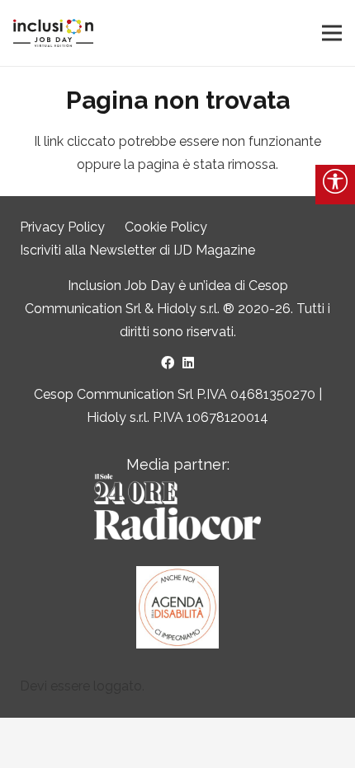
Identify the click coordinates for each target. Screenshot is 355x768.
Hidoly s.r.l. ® (197, 308)
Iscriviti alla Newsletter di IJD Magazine (137, 250)
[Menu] (332, 33)
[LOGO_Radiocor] (177, 507)
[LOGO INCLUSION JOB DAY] (53, 33)
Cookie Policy (166, 227)
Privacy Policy (62, 227)
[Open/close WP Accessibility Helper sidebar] (335, 184)
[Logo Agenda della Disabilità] (177, 607)
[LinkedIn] (188, 362)
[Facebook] (167, 362)
